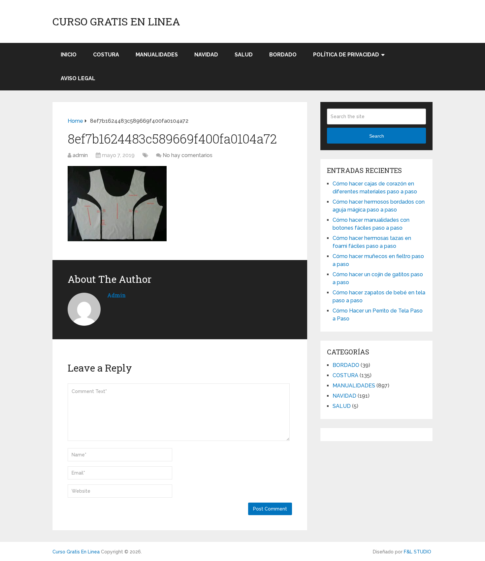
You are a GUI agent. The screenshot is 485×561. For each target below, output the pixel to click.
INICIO (69, 54)
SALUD (244, 54)
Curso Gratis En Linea (116, 21)
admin (80, 155)
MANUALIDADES (157, 54)
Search (376, 136)
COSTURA (106, 54)
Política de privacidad (346, 54)
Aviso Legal (78, 78)
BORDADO (283, 54)
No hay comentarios (187, 155)
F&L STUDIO (417, 551)
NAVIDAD (206, 54)
